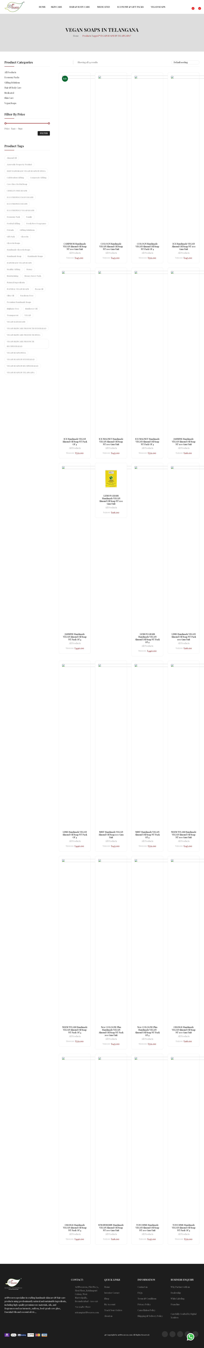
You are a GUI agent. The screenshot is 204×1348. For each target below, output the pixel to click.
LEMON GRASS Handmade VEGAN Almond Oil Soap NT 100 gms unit (111, 499)
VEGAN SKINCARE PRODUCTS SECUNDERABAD (20, 343)
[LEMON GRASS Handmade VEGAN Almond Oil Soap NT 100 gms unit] (111, 478)
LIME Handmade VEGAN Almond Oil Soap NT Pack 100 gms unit (183, 637)
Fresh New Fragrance (36, 223)
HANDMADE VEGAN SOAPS (19, 262)
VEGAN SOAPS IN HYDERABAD (21, 359)
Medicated (9, 92)
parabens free (26, 295)
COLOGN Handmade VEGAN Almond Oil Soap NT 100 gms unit (111, 246)
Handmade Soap (14, 256)
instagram (172, 1334)
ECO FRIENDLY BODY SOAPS (20, 197)
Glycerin (24, 236)
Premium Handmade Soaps (19, 302)
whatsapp (165, 1334)
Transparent (12, 315)
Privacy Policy (144, 1304)
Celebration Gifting (15, 177)
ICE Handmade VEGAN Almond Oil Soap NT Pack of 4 (74, 442)
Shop (106, 1298)
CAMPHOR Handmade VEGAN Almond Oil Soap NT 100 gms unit (74, 246)
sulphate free (13, 308)
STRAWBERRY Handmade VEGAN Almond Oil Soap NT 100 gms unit (111, 1228)
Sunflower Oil (31, 308)
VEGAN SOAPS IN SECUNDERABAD (22, 366)
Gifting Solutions (12, 82)
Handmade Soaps (35, 256)
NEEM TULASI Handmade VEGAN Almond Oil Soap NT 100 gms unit (183, 835)
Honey (29, 269)
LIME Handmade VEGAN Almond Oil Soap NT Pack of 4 (74, 835)
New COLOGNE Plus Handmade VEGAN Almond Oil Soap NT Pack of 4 (147, 1031)
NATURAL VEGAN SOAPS (18, 289)
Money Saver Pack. (32, 276)
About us (108, 1316)
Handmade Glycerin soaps (18, 249)
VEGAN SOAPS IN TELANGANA (20, 372)
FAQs (140, 1292)
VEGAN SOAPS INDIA (16, 352)
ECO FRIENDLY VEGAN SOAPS (20, 210)
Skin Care (9, 98)
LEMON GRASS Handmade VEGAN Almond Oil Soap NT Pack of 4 (147, 638)
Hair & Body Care (12, 87)
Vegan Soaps (10, 103)
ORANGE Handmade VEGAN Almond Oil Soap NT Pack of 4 (74, 1228)
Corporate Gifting (38, 177)
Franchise (175, 1304)
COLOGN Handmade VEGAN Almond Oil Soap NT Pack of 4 (147, 246)
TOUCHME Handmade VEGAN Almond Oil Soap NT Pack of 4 (183, 1228)
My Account (109, 1304)
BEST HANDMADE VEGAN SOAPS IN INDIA (26, 171)
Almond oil (12, 158)
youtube (195, 1334)
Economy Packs (11, 77)
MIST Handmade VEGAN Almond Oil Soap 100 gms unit (111, 835)
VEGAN (27, 315)
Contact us (143, 1287)
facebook (180, 1334)
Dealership (176, 1292)
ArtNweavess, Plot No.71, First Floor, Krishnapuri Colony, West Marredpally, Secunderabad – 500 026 (87, 1294)
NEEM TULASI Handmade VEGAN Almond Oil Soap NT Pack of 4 (75, 1030)
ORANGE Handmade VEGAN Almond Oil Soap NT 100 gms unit (183, 1030)
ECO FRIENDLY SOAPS (17, 203)
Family (29, 217)
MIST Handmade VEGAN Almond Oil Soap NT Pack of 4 (147, 835)
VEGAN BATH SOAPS (16, 321)
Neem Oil (39, 289)
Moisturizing (12, 276)
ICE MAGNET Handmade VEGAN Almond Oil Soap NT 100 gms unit (111, 442)
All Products (75, 253)
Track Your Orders (113, 1310)
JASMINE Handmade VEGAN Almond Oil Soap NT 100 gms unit (183, 442)
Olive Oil (10, 295)
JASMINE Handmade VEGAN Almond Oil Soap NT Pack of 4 (74, 637)
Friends (10, 230)
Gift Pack (11, 236)
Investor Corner (112, 1292)
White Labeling (177, 1298)
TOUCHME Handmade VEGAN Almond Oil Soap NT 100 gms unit (147, 1228)
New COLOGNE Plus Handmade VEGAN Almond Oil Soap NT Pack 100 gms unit (111, 1031)
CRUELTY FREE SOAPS (17, 190)
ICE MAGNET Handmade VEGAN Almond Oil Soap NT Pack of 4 (147, 442)
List (67, 62)
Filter (44, 133)
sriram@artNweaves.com (87, 1312)
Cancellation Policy (146, 1310)
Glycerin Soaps (13, 243)
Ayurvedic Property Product (19, 164)
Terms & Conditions (147, 1298)
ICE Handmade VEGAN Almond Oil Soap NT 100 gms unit (183, 246)
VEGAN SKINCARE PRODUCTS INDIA (23, 335)
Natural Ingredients (16, 282)
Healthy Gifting (13, 269)
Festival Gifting (13, 223)
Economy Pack (13, 217)
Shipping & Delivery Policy (150, 1316)
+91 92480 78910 (83, 1306)
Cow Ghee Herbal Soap (17, 184)
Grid (61, 62)
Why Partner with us (180, 1287)
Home (107, 1287)
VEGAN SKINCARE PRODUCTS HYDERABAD (26, 328)
